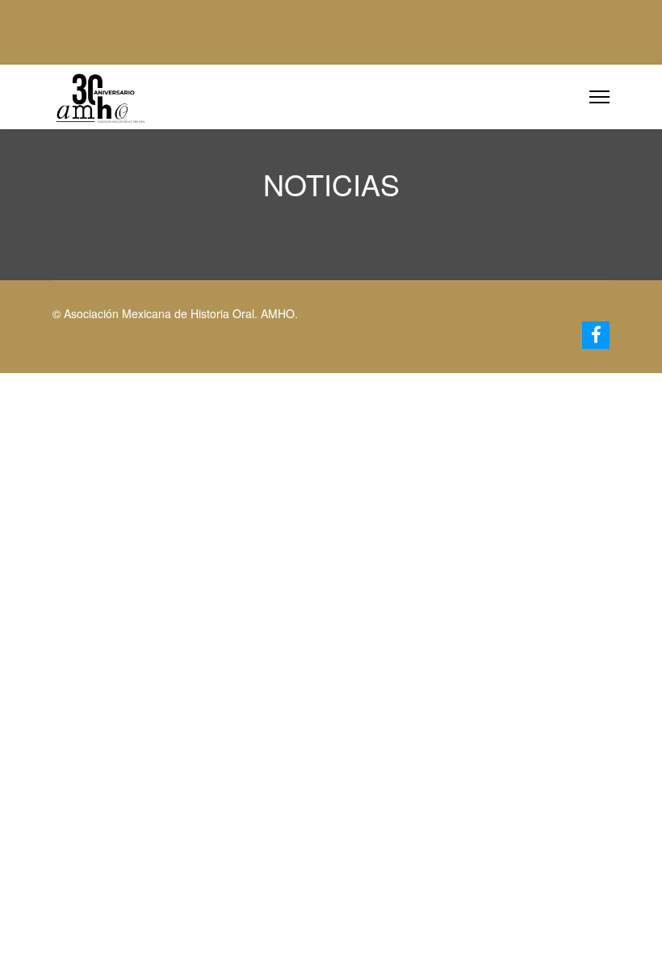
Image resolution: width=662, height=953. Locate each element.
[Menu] (599, 97)
